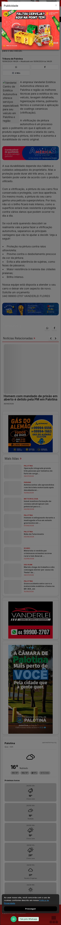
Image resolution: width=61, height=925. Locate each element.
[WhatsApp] (14, 919)
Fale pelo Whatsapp (28, 919)
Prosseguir (30, 909)
